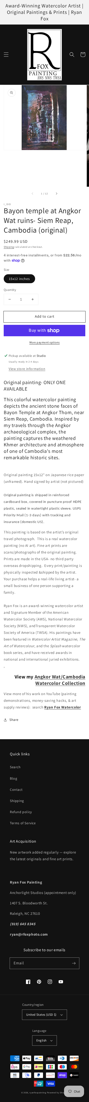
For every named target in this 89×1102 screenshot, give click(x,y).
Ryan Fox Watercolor (62, 707)
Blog (13, 778)
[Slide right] (56, 193)
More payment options (44, 342)
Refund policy (21, 812)
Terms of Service (23, 823)
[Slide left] (32, 193)
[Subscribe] (73, 963)
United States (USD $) (41, 1014)
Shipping (9, 246)
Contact (16, 789)
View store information (27, 369)
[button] (6, 54)
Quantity (10, 290)
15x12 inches (19, 278)
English (41, 1040)
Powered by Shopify (57, 1092)
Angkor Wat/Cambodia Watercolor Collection (60, 679)
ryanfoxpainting (37, 1092)
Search (15, 767)
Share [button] (14, 719)
